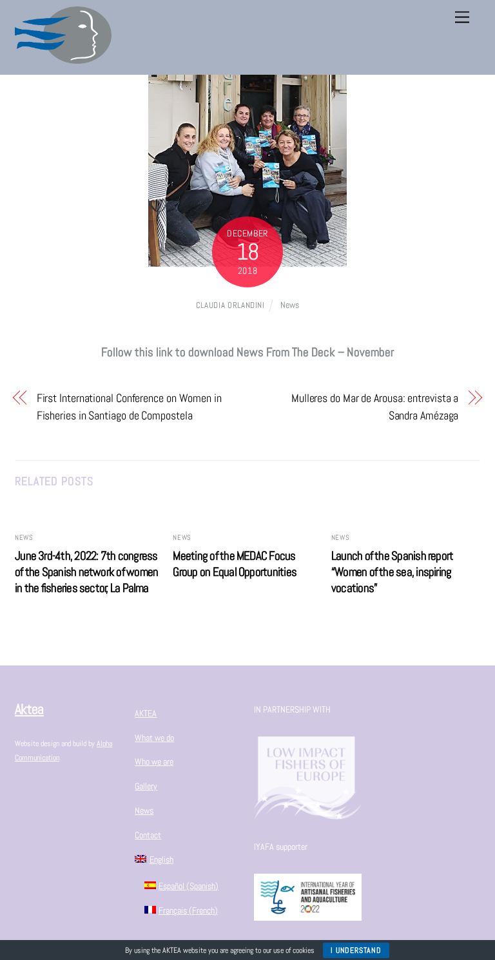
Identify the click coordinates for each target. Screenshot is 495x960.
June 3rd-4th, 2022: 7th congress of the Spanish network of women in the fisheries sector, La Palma (86, 572)
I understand (356, 950)
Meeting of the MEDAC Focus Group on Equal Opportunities (234, 564)
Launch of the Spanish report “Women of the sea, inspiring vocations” (392, 572)
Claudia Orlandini (230, 305)
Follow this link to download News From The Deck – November (247, 352)
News (289, 305)
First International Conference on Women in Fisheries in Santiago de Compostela (129, 406)
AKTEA (146, 713)
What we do (154, 738)
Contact (148, 835)
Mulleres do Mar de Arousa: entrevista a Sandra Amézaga (374, 406)
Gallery (146, 786)
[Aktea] (63, 58)
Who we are (154, 761)
